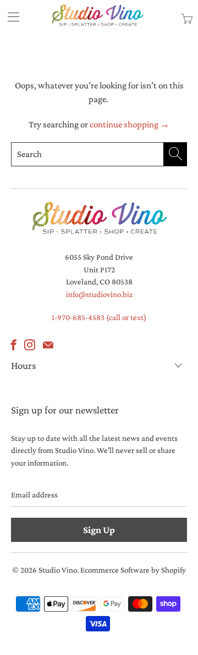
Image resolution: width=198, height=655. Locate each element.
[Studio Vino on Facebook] (13, 344)
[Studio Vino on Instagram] (29, 344)
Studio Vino (57, 570)
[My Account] (9, 17)
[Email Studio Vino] (48, 344)
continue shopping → (129, 124)
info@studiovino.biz (99, 294)
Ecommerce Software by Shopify (133, 570)
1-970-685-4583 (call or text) (99, 317)
